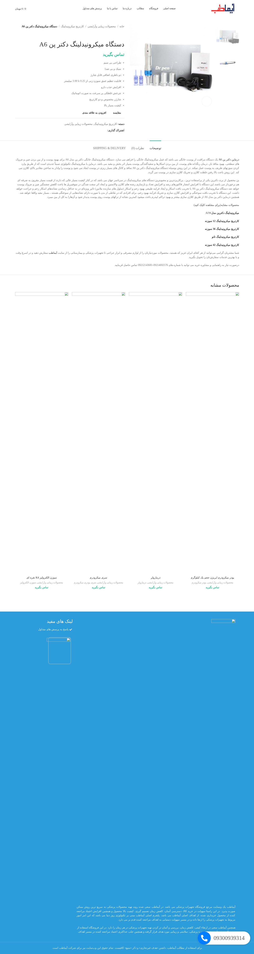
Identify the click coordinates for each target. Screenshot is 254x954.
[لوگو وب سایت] (224, 8)
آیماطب (53, 252)
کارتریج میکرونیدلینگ (72, 26)
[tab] (155, 146)
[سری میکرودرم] (98, 433)
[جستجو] (49, 8)
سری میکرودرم (98, 577)
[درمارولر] (155, 433)
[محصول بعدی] (113, 34)
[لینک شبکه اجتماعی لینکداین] (91, 130)
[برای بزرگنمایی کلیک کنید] (206, 101)
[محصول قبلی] (122, 34)
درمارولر (155, 577)
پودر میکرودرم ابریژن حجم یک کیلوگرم (212, 577)
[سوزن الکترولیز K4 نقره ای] (41, 433)
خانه (122, 26)
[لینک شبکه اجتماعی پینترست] (96, 130)
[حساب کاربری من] (42, 8)
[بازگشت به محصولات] (117, 34)
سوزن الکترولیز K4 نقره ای (42, 577)
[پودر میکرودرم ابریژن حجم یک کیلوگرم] (212, 433)
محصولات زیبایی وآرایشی (102, 26)
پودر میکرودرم (199, 582)
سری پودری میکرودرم (85, 582)
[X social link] (100, 130)
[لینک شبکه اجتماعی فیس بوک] (105, 130)
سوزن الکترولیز (28, 582)
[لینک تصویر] (223, 760)
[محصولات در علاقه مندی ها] (35, 8)
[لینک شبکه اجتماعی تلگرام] (87, 130)
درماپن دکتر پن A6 (229, 159)
